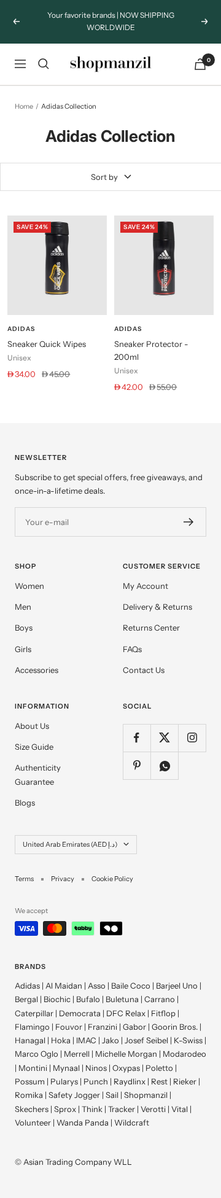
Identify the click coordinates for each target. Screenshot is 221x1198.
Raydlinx (129, 1081)
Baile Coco (130, 985)
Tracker (121, 1109)
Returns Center (151, 627)
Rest (159, 1081)
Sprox (65, 1109)
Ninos (96, 1068)
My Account (145, 586)
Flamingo (32, 1027)
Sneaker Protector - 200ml (151, 350)
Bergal (26, 999)
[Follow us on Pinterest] (136, 765)
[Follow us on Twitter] (164, 738)
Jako (110, 1040)
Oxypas (126, 1068)
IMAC (86, 1040)
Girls (23, 649)
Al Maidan (63, 985)
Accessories (36, 670)
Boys (24, 627)
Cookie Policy (112, 878)
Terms (24, 878)
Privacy (62, 878)
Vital (179, 1109)
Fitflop (163, 1013)
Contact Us (144, 670)
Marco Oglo (36, 1054)
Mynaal (66, 1068)
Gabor (134, 1027)
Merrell (77, 1054)
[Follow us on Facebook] (136, 738)
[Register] (189, 522)
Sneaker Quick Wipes (46, 344)
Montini (32, 1068)
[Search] (43, 63)
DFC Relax (125, 1013)
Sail (112, 1095)
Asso (97, 985)
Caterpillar (34, 1013)
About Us (32, 726)
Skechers (31, 1109)
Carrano (159, 999)
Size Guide (34, 747)
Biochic (57, 999)
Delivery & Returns (157, 607)
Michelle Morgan (126, 1054)
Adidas (21, 329)
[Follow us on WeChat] (164, 765)
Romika (29, 1095)
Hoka (61, 1040)
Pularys (64, 1081)
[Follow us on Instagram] (192, 738)
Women (29, 586)
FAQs (132, 649)
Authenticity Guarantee (38, 774)
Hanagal (30, 1040)
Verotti (153, 1109)
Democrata (80, 1013)
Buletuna (122, 999)
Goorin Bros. (175, 1027)
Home (24, 106)
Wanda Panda (82, 1122)
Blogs (25, 802)
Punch (95, 1081)
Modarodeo (184, 1054)
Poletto (159, 1068)
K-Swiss (188, 1040)
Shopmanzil (146, 1095)
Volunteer (33, 1122)
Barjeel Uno (177, 985)
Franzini (102, 1027)
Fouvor (68, 1027)
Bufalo (88, 999)
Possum (30, 1081)
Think (92, 1109)
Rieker (184, 1081)
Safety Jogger (74, 1095)
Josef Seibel (146, 1040)
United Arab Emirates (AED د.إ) (70, 844)
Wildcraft (131, 1122)
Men (23, 607)
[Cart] (200, 64)
